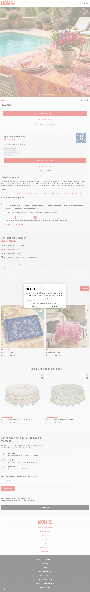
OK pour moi (55, 306)
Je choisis (34, 306)
